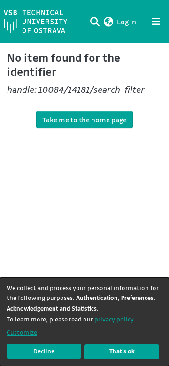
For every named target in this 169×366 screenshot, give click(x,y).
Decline (43, 351)
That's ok (122, 351)
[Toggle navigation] (156, 21)
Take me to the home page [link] (84, 119)
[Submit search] (94, 21)
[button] (108, 21)
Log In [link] (127, 21)
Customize (22, 332)
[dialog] (84, 322)
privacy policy (114, 319)
